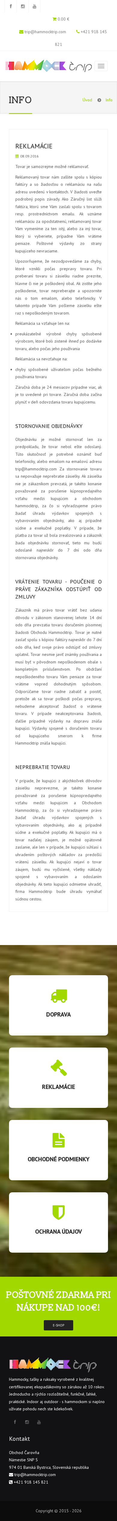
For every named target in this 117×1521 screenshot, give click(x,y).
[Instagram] (22, 6)
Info (108, 100)
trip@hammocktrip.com (45, 31)
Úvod (87, 100)
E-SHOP (58, 1325)
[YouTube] (34, 6)
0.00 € (63, 19)
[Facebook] (10, 6)
